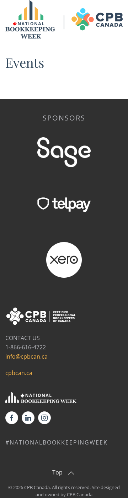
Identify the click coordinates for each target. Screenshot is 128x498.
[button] (71, 473)
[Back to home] (64, 20)
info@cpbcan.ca (26, 356)
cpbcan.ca (18, 373)
